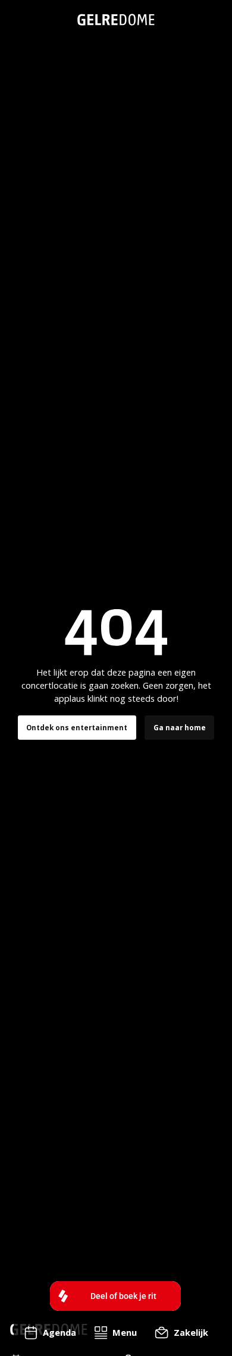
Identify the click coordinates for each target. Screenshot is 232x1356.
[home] (116, 20)
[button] (115, 1333)
